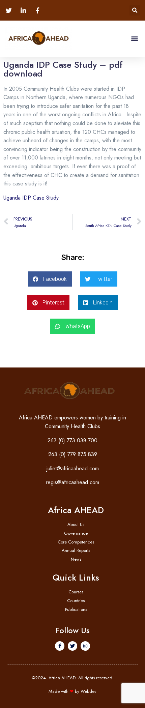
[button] (134, 10)
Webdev (88, 691)
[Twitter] (72, 646)
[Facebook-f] (59, 646)
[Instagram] (85, 646)
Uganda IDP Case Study (31, 198)
